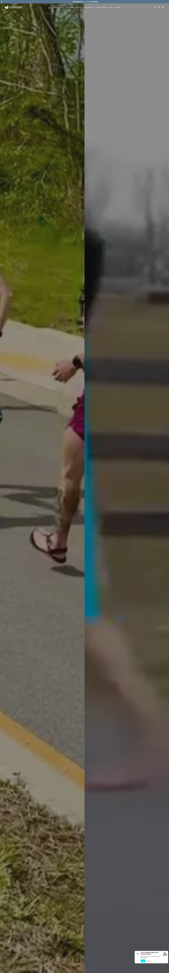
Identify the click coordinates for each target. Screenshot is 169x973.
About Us (61, 7)
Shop (55, 7)
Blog (111, 7)
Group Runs (79, 7)
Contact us (118, 7)
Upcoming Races (88, 7)
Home (50, 7)
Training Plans (69, 7)
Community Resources (102, 7)
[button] (159, 7)
